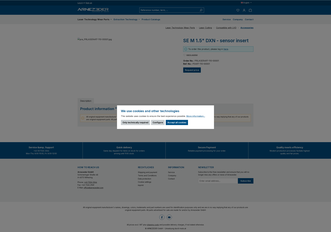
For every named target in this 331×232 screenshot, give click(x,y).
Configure (158, 122)
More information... (195, 116)
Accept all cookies (176, 122)
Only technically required (135, 122)
